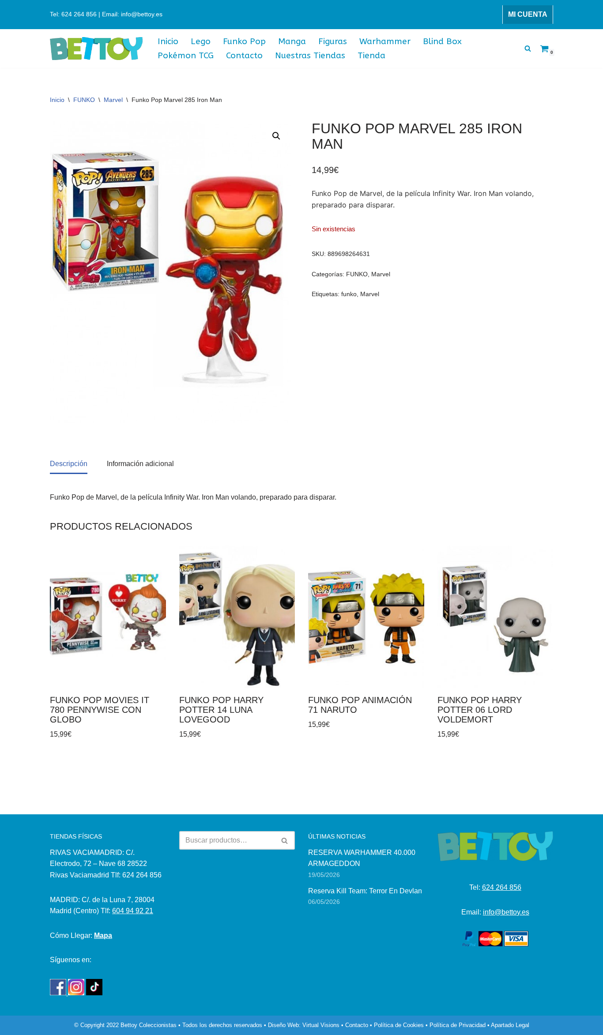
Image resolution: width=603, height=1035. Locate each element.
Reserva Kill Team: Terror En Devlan (365, 891)
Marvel (113, 99)
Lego (201, 41)
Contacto (244, 55)
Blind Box (442, 41)
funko (349, 293)
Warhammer (385, 41)
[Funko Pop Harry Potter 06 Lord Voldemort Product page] (495, 617)
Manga (292, 41)
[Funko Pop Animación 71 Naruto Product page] (366, 617)
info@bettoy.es (506, 912)
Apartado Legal (510, 1025)
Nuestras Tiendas (310, 55)
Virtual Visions (320, 1025)
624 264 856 (501, 887)
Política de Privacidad (458, 1025)
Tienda (371, 55)
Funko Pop (244, 41)
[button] (276, 136)
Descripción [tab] (68, 463)
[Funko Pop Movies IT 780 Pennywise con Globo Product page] (108, 617)
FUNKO (84, 99)
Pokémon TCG (186, 55)
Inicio (168, 41)
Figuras (332, 41)
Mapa (103, 935)
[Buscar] (527, 48)
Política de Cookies (399, 1025)
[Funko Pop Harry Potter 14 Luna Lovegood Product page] (237, 617)
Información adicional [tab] (140, 463)
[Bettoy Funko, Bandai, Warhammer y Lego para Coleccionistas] (96, 48)
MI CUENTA (527, 14)
